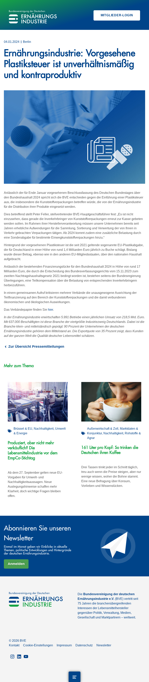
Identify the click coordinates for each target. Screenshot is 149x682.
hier (50, 309)
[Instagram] (12, 656)
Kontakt (14, 645)
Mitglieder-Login (117, 15)
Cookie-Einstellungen (38, 645)
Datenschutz (84, 645)
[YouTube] (26, 656)
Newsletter (103, 645)
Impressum (64, 645)
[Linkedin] (19, 656)
